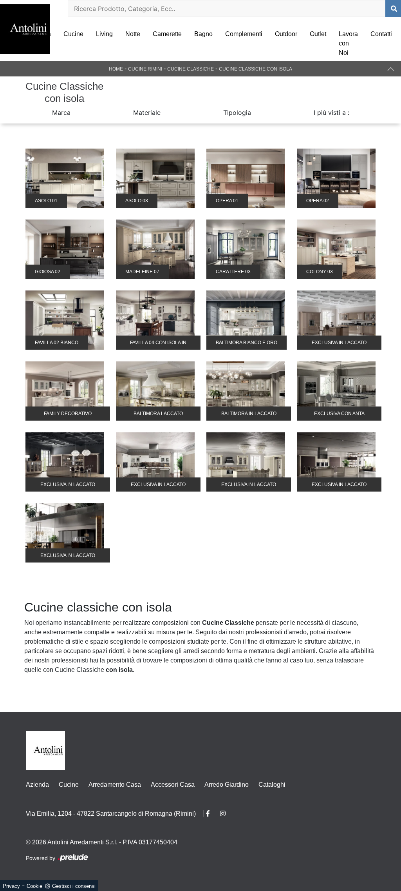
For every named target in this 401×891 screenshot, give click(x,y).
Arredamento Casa (115, 784)
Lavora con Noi (348, 43)
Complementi (243, 34)
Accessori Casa (173, 784)
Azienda (39, 34)
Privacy (11, 886)
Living (104, 34)
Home (116, 69)
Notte (132, 34)
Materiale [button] (147, 112)
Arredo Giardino (226, 784)
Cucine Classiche (190, 69)
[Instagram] (226, 813)
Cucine (73, 34)
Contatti (381, 34)
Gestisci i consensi (74, 886)
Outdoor (286, 34)
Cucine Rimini (145, 69)
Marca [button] (61, 112)
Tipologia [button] (237, 112)
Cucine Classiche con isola (255, 69)
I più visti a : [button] (331, 112)
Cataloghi (271, 784)
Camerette (167, 34)
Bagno (203, 34)
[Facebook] (212, 813)
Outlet (318, 34)
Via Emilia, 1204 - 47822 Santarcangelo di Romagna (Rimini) (111, 813)
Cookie (34, 886)
